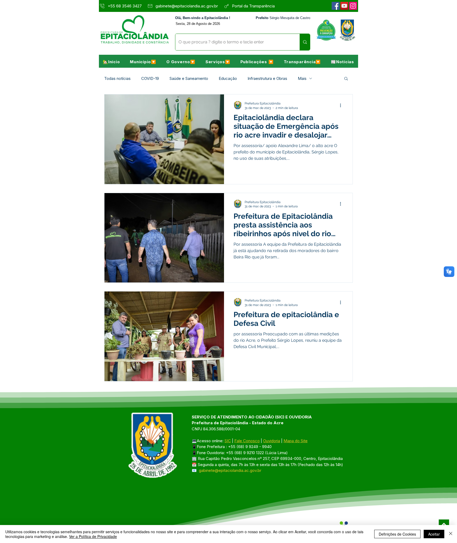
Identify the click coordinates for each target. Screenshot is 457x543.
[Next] (444, 524)
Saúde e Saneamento (189, 78)
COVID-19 (150, 78)
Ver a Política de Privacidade (93, 536)
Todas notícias (117, 78)
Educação (228, 78)
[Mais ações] (342, 105)
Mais (302, 78)
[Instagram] (353, 6)
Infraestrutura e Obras (267, 78)
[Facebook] (336, 6)
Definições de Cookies (397, 534)
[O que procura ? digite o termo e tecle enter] (305, 42)
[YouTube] (344, 6)
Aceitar (434, 534)
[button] (143, 61)
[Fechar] (450, 534)
